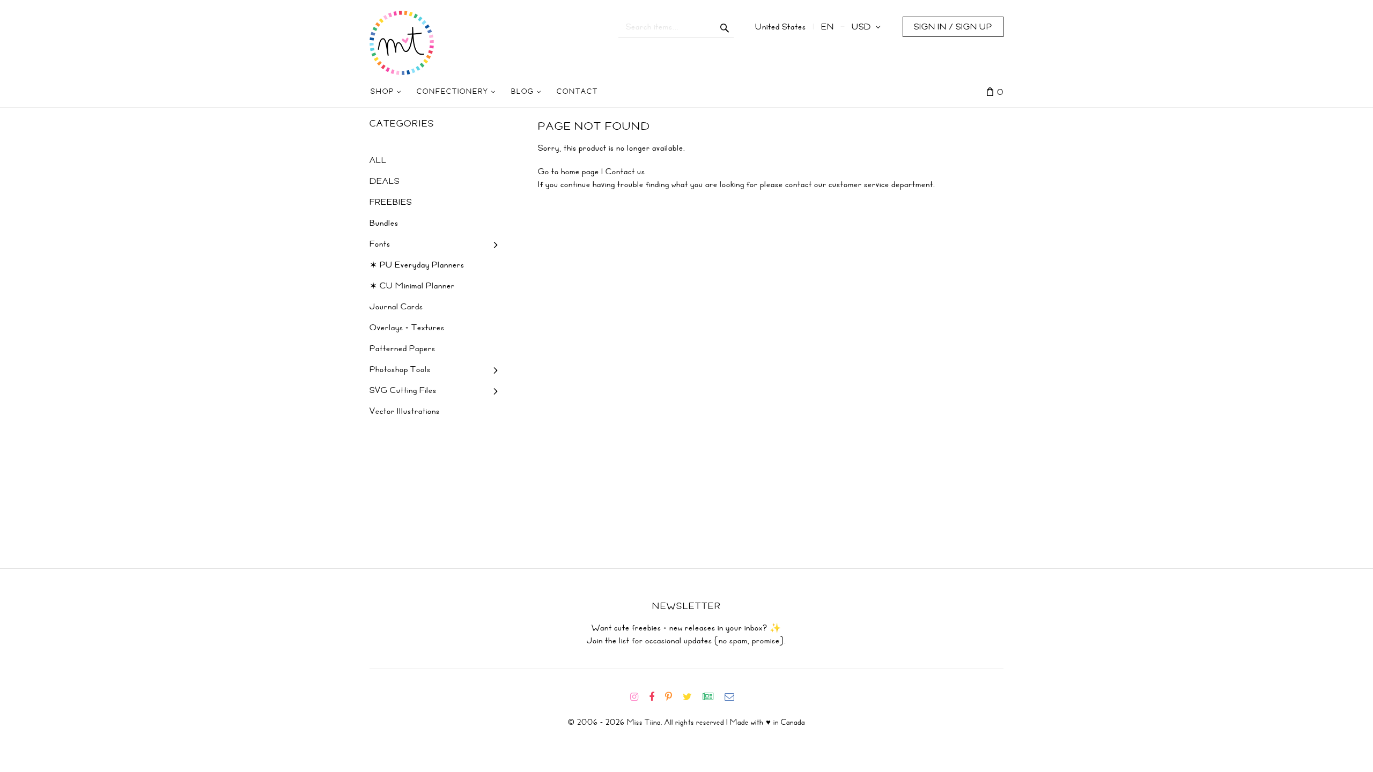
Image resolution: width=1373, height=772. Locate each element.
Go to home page (568, 171)
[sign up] (712, 697)
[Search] (724, 27)
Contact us (625, 171)
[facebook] (656, 697)
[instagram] (638, 697)
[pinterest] (673, 697)
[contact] (734, 697)
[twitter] (691, 697)
